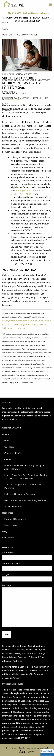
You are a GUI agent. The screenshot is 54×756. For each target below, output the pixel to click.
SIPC (43, 649)
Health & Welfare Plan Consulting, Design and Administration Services (26, 477)
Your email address (23, 563)
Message (17, 585)
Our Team (9, 447)
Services (6, 459)
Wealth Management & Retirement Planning (23, 486)
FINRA (37, 649)
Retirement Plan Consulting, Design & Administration (24, 467)
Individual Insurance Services (19, 494)
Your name (19, 552)
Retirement (9, 99)
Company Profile (13, 453)
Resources (7, 513)
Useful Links (10, 525)
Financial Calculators (15, 519)
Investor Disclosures (12, 684)
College (18, 99)
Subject (17, 574)
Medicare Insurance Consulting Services (25, 500)
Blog (4, 531)
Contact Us (8, 537)
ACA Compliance (13, 506)
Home (5, 434)
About (5, 440)
